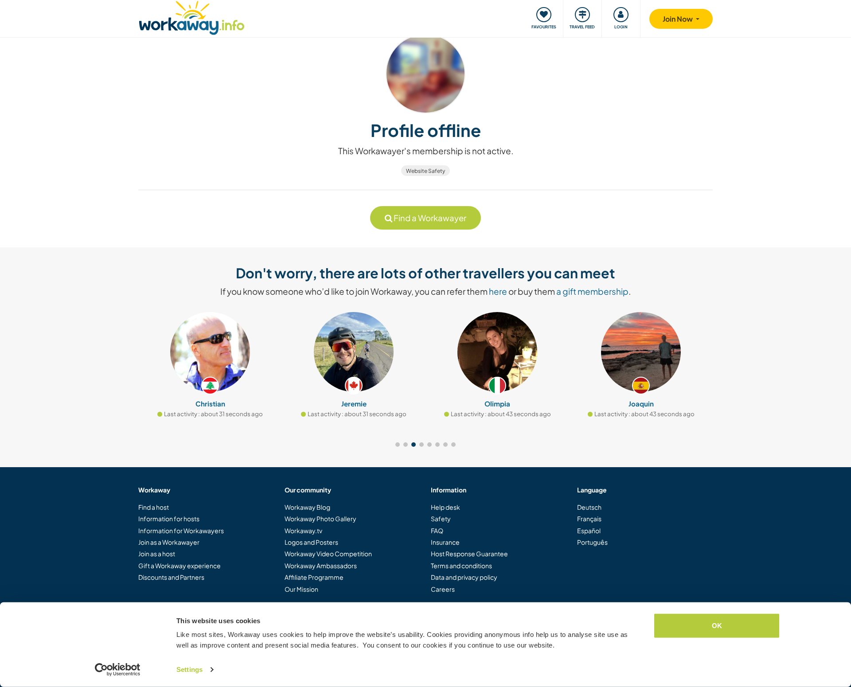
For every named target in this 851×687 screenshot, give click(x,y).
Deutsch (589, 507)
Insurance (445, 542)
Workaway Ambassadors (321, 566)
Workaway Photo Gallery (320, 519)
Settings (189, 669)
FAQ (437, 531)
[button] (397, 444)
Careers (443, 589)
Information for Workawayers (181, 531)
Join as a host (156, 554)
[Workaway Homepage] (191, 16)
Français (589, 519)
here (498, 291)
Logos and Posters (311, 542)
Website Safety (425, 171)
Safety (441, 519)
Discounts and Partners (171, 577)
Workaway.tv (303, 531)
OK (717, 625)
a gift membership (592, 291)
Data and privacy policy (464, 577)
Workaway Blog (307, 507)
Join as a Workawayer (168, 542)
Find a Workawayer (429, 218)
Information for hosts (168, 519)
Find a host (153, 507)
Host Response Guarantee (469, 554)
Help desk (445, 507)
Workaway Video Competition (328, 554)
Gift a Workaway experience (179, 566)
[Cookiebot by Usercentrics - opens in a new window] (117, 669)
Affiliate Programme (314, 577)
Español (589, 531)
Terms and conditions (461, 566)
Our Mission (301, 589)
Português (592, 542)
